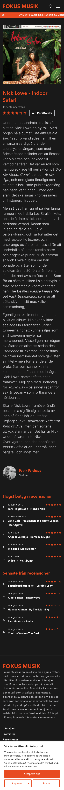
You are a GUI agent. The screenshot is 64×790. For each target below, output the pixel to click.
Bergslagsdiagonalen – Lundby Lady (30, 586)
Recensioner (10, 739)
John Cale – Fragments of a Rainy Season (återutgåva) (33, 523)
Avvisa (46, 783)
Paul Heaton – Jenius (20, 621)
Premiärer (9, 734)
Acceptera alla (32, 773)
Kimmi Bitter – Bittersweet (24, 598)
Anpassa (17, 783)
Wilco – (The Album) (20, 561)
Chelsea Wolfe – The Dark (24, 633)
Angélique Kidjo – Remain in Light (28, 537)
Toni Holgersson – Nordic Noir (26, 509)
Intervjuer (9, 728)
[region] (32, 765)
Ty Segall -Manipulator (22, 549)
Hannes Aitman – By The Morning (28, 609)
